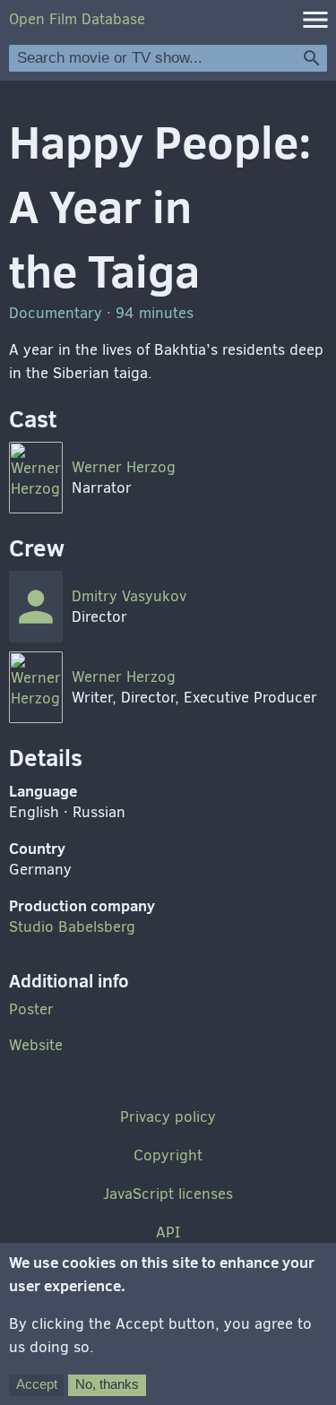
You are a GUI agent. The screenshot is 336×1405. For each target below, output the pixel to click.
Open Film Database (77, 19)
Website (36, 1045)
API (168, 1232)
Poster (31, 1009)
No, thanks (107, 1384)
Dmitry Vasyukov (129, 596)
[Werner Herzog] (36, 477)
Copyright (168, 1155)
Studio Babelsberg (72, 927)
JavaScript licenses (168, 1194)
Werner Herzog (124, 467)
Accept (36, 1384)
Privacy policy (168, 1117)
